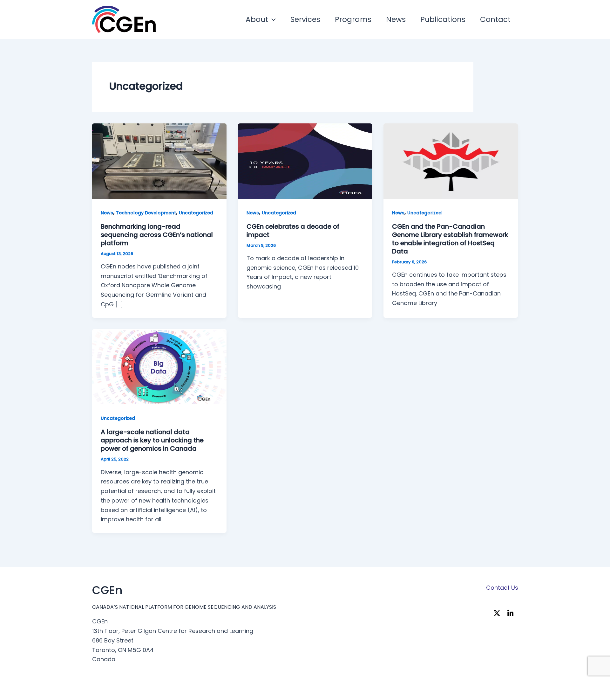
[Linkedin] (512, 614)
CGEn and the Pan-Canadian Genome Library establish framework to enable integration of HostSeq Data (450, 239)
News (396, 19)
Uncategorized (196, 213)
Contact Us (502, 588)
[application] (272, 19)
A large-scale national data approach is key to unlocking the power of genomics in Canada (152, 440)
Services (305, 19)
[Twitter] (498, 614)
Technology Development (146, 213)
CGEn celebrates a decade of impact (293, 230)
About (257, 19)
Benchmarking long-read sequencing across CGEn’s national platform (157, 234)
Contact (495, 19)
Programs (353, 19)
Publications (442, 19)
